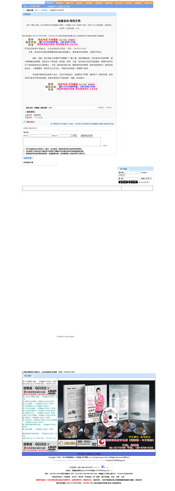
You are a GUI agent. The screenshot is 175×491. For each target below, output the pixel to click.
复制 (100, 108)
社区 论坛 (118, 3)
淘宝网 (81, 477)
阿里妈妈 (88, 477)
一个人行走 (38, 117)
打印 (108, 108)
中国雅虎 (67, 477)
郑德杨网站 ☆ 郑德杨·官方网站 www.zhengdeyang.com (85, 457)
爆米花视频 (105, 477)
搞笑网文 (89, 3)
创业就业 (79, 3)
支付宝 (74, 477)
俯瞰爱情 (37, 115)
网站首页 (49, 3)
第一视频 (96, 477)
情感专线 (99, 3)
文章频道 (44, 10)
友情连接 (89, 454)
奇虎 (113, 477)
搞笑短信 (108, 3)
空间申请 (128, 3)
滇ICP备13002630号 (85, 467)
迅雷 (118, 477)
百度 (123, 477)
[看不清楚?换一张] (74, 135)
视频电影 (138, 3)
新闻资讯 (59, 3)
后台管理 (97, 454)
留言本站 (81, 454)
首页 (36, 10)
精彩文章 (69, 3)
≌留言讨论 (148, 3)
